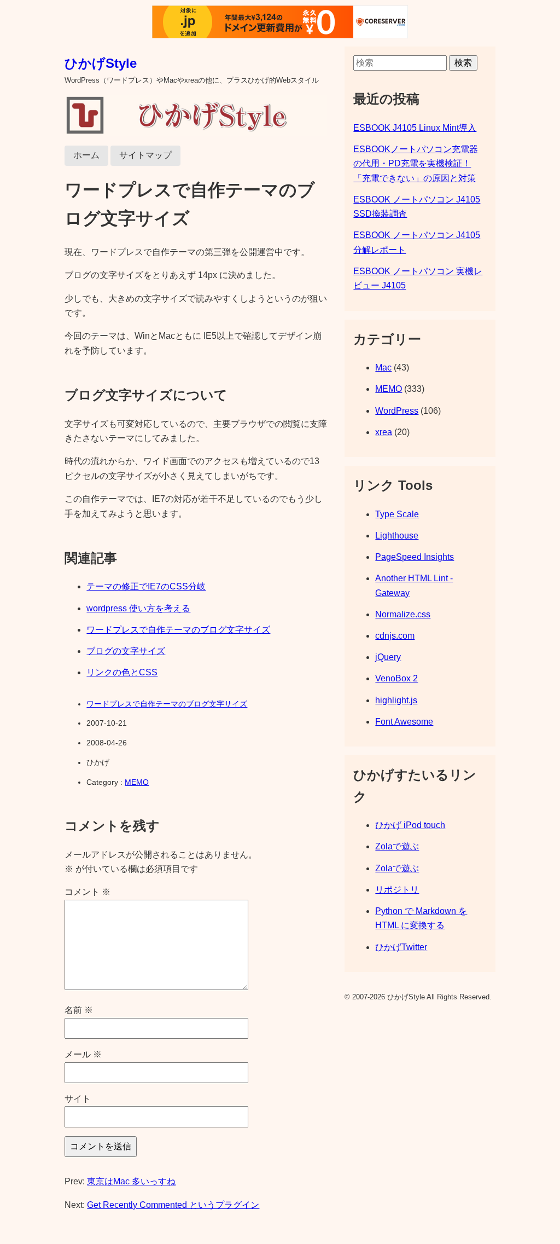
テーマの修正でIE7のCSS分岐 (146, 586)
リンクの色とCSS (122, 672)
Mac (383, 367)
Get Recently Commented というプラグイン (173, 1205)
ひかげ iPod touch (410, 825)
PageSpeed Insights (414, 557)
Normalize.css (402, 614)
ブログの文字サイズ (125, 651)
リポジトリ (397, 889)
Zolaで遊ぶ (397, 846)
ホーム (86, 155)
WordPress (396, 410)
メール (83, 1054)
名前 (79, 1010)
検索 (463, 62)
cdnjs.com (395, 635)
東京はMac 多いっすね (131, 1181)
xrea (383, 432)
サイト (78, 1098)
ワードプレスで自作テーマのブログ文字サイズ (178, 629)
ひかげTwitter (401, 947)
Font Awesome (404, 721)
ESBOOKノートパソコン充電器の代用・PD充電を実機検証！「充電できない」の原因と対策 (415, 163)
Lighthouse (396, 535)
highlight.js (396, 700)
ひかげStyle (101, 63)
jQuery (388, 657)
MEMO (137, 782)
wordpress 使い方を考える (138, 608)
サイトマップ (145, 155)
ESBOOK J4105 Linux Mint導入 (414, 127)
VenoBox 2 (396, 678)
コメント (87, 891)
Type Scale (397, 514)
